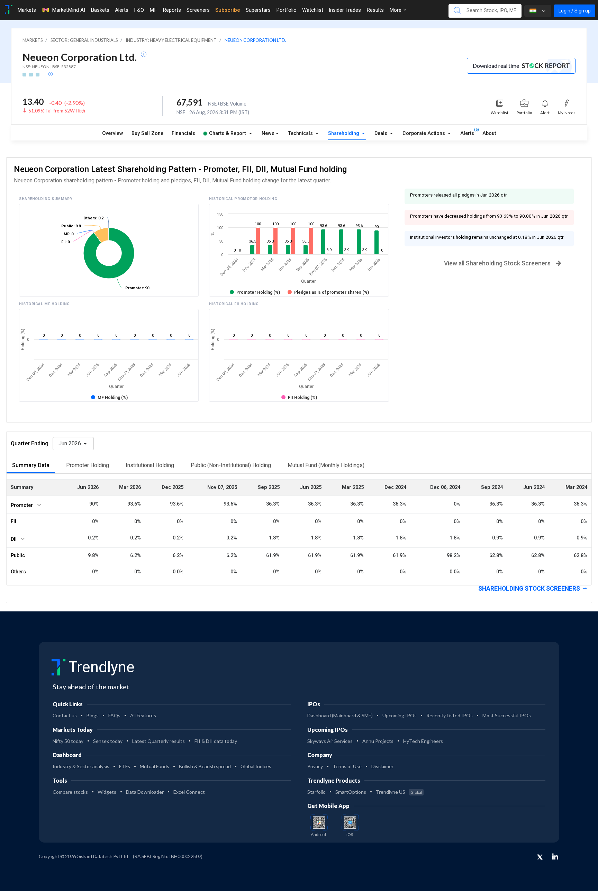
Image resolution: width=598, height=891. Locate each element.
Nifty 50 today (68, 741)
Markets (26, 10)
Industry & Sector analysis (81, 766)
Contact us (65, 715)
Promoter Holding (87, 465)
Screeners (198, 10)
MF (153, 10)
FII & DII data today (215, 741)
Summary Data (30, 465)
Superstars (258, 10)
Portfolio (286, 10)
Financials (183, 133)
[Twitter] (540, 857)
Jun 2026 (70, 443)
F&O (139, 10)
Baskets (100, 10)
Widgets (107, 792)
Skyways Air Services (330, 741)
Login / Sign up (575, 10)
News (268, 133)
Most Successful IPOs (506, 715)
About (489, 133)
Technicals (301, 133)
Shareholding (344, 133)
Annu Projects (377, 741)
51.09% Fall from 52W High (56, 110)
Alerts (121, 10)
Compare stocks (70, 792)
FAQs (114, 715)
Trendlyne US (399, 792)
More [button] (396, 10)
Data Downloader (145, 792)
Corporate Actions (424, 133)
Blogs (93, 715)
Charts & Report (227, 133)
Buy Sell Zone (147, 133)
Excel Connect (189, 792)
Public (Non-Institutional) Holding (231, 465)
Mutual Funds (154, 766)
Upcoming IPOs (399, 715)
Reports (172, 10)
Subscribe (227, 10)
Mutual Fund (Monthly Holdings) (326, 465)
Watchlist (312, 10)
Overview (112, 133)
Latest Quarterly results (158, 741)
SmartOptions (350, 792)
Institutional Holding (150, 465)
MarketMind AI (68, 10)
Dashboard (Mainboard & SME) (340, 715)
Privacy (315, 766)
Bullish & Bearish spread (205, 766)
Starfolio (316, 792)
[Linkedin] (555, 856)
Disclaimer (382, 766)
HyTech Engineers (423, 741)
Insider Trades (345, 10)
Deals (381, 133)
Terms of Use (347, 766)
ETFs (124, 766)
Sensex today (108, 741)
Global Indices (256, 766)
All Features (143, 715)
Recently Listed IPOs (449, 715)
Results (375, 10)
